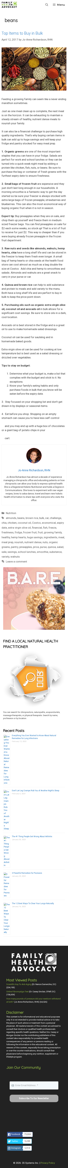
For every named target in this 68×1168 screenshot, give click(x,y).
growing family (53, 532)
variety (5, 556)
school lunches (27, 551)
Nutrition (11, 513)
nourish (18, 542)
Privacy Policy (48, 1163)
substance (55, 551)
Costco (36, 522)
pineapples (25, 547)
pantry (14, 547)
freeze (52, 527)
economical (49, 522)
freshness (8, 532)
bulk (41, 518)
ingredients (50, 537)
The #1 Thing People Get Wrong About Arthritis (32, 836)
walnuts (15, 556)
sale (4, 551)
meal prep (7, 542)
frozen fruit (30, 532)
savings (12, 551)
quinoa (52, 547)
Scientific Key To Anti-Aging (18, 984)
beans (21, 518)
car (47, 518)
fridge (18, 532)
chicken (12, 522)
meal (61, 537)
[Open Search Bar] (46, 4)
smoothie (42, 551)
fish (45, 527)
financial (37, 527)
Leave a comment (16, 561)
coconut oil (24, 522)
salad (60, 547)
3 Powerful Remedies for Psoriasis (27, 873)
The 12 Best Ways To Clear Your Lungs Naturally (33, 903)
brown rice (32, 518)
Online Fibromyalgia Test (17, 991)
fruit (40, 532)
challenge (55, 518)
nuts (45, 542)
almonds (11, 518)
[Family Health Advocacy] (9, 4)
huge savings (35, 537)
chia (4, 522)
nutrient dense (32, 542)
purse (43, 547)
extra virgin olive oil (19, 527)
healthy (6, 537)
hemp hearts (18, 537)
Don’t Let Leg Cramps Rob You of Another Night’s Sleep (35, 790)
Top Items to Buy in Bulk (22, 33)
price (36, 547)
